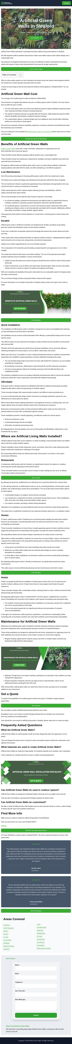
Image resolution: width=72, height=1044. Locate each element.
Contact (66, 3)
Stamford (6, 949)
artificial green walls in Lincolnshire (39, 131)
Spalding (6, 943)
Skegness (40, 930)
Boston (5, 931)
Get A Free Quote (36, 911)
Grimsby (39, 936)
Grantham (6, 925)
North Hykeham (8, 928)
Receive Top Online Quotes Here (36, 830)
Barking (3, 826)
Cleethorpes (41, 939)
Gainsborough (41, 927)
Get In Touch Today (36, 69)
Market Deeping (8, 946)
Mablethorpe (41, 933)
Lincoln (5, 937)
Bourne (5, 934)
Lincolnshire (7, 940)
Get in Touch (36, 478)
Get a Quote (35, 38)
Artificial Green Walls (8, 148)
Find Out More (36, 320)
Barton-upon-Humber (44, 948)
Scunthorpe (40, 942)
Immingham (41, 945)
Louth (38, 924)
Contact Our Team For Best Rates (36, 138)
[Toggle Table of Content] (19, 75)
